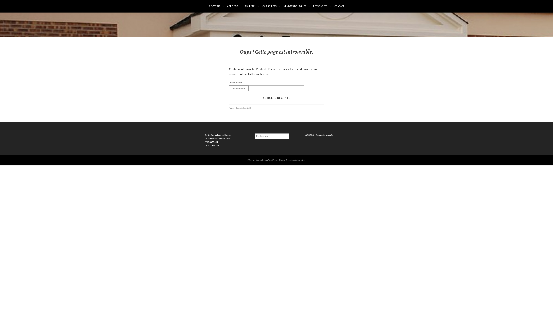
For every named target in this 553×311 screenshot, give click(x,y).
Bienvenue (214, 6)
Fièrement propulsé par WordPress (263, 160)
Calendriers (269, 6)
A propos (232, 6)
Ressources (320, 6)
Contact (339, 6)
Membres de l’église (295, 6)
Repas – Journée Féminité (240, 108)
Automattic (300, 160)
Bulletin (250, 6)
